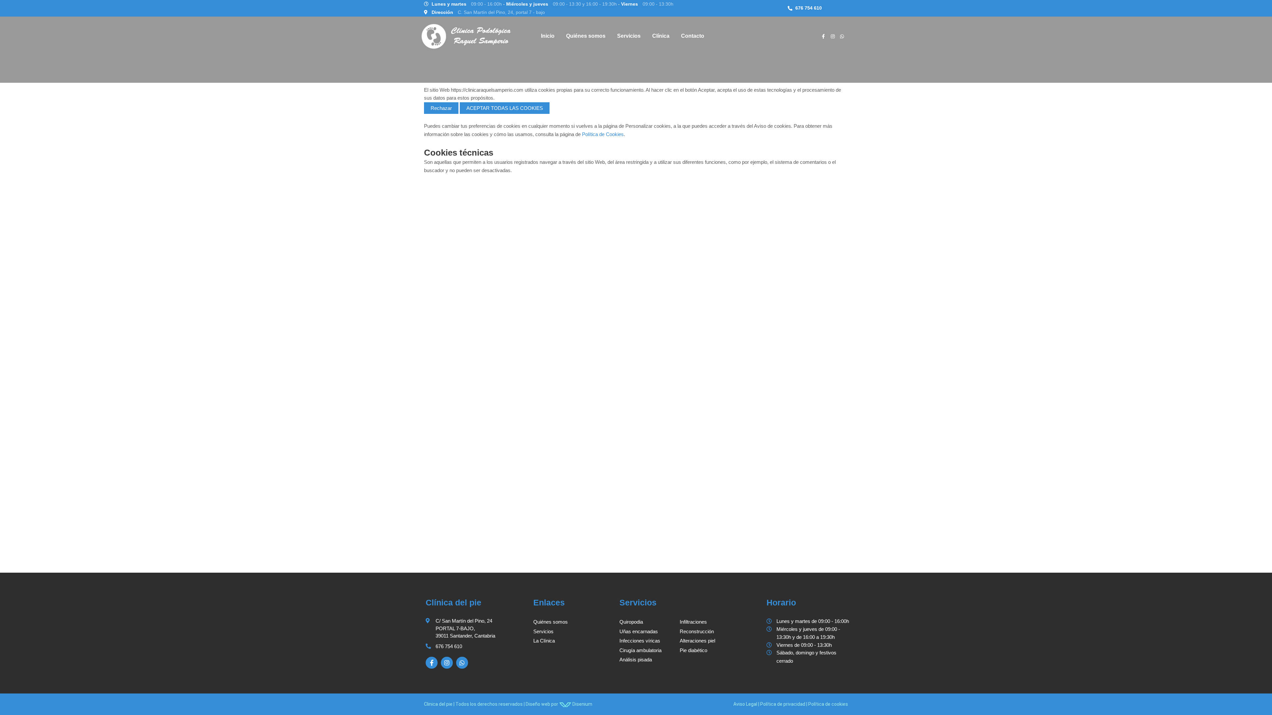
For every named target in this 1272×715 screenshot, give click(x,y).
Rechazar (441, 108)
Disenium (581, 704)
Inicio (548, 36)
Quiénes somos (586, 36)
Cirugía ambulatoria (640, 650)
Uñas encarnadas (638, 631)
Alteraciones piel (697, 641)
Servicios (629, 36)
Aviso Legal (745, 704)
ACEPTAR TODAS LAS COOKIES (504, 108)
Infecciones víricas (639, 641)
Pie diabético (693, 650)
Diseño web (538, 704)
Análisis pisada (635, 659)
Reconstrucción (697, 631)
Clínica (660, 36)
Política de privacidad (782, 704)
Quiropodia (631, 622)
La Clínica (544, 641)
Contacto (692, 36)
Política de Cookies (603, 134)
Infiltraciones (693, 622)
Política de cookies (828, 704)
